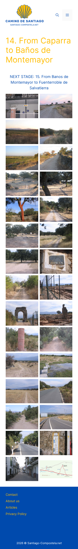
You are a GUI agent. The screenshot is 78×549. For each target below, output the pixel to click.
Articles (11, 507)
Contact (12, 495)
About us (13, 501)
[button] (57, 15)
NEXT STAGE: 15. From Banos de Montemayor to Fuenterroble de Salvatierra (39, 82)
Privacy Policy (16, 514)
